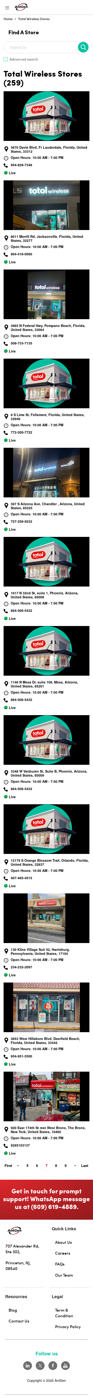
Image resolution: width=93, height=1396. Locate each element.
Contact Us (19, 1321)
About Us (63, 1242)
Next (75, 1165)
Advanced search (24, 59)
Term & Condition (64, 1312)
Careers (62, 1253)
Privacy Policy (68, 1326)
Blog (13, 1310)
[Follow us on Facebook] (52, 1365)
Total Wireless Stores (34, 19)
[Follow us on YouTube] (65, 1365)
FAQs (60, 1264)
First (8, 1165)
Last (84, 1165)
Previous (18, 1165)
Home (8, 19)
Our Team (64, 1275)
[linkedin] (27, 1365)
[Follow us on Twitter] (40, 1365)
